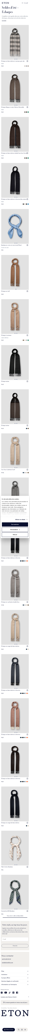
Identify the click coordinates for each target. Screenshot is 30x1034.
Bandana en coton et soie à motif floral (11, 245)
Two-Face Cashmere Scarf (8, 469)
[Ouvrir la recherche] (18, 1029)
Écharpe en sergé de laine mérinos (10, 646)
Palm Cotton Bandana (7, 867)
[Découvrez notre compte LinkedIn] (13, 993)
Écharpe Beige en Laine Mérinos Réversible (12, 107)
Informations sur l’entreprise (9, 984)
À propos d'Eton (5, 978)
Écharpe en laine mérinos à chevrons (10, 558)
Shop (2, 971)
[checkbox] (27, 61)
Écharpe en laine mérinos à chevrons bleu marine (13, 199)
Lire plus (4, 20)
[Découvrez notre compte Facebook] (17, 993)
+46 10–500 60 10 (6, 959)
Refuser (15, 534)
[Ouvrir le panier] (22, 1029)
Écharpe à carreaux (6, 335)
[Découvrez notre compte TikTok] (10, 993)
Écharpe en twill (5, 291)
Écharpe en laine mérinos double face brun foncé (14, 153)
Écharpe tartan (5, 381)
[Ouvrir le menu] (25, 1029)
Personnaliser (14, 529)
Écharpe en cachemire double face (10, 602)
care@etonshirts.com (7, 962)
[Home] (15, 1013)
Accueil (26, 3)
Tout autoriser (15, 524)
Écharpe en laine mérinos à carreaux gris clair (13, 61)
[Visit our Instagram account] (2, 993)
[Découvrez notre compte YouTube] (5, 992)
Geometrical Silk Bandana (7, 911)
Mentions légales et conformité (9, 981)
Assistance (4, 974)
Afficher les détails (20, 519)
